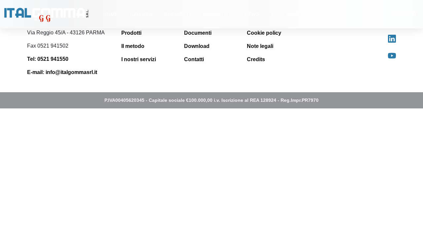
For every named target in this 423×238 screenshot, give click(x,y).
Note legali (260, 46)
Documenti (286, 14)
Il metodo (132, 46)
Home (110, 14)
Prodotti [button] (177, 14)
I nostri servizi (138, 59)
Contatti (403, 14)
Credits (256, 59)
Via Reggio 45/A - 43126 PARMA (66, 32)
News (252, 14)
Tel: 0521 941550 (47, 59)
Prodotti (131, 33)
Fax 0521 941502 (47, 46)
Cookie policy (264, 33)
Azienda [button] (141, 14)
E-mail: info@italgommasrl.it (62, 72)
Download (218, 14)
